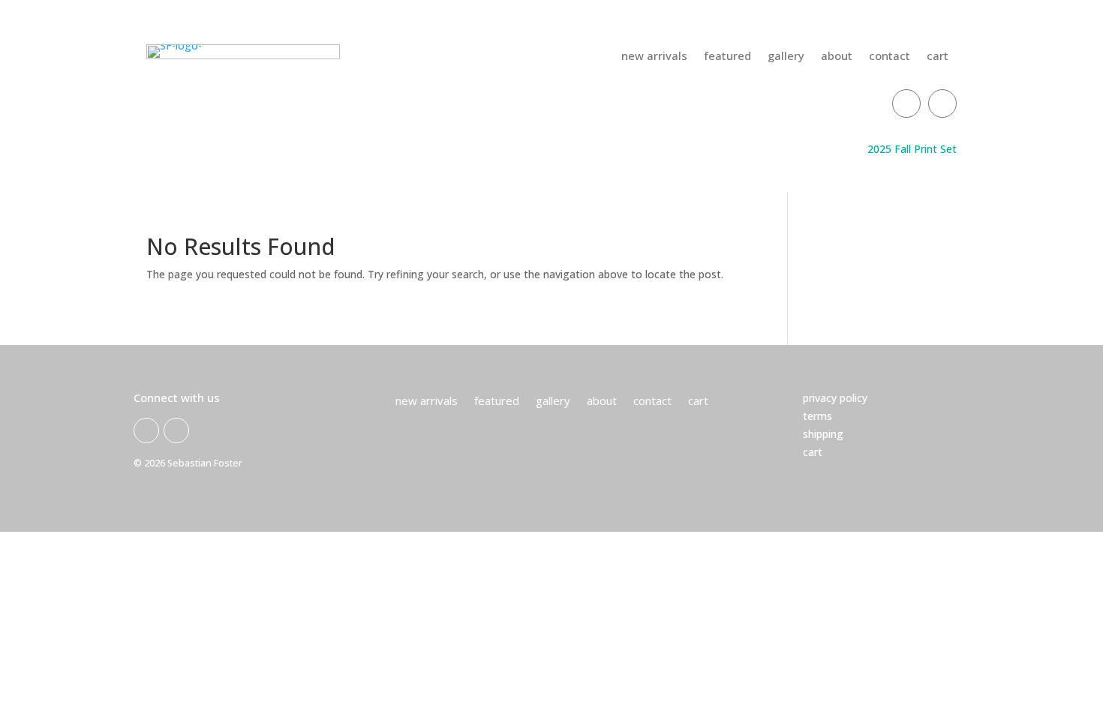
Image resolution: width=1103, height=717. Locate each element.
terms (817, 416)
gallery (786, 56)
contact (889, 56)
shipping (823, 434)
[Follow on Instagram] (942, 103)
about (836, 56)
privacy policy (835, 398)
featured (727, 56)
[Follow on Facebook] (906, 103)
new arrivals (654, 56)
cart (937, 56)
